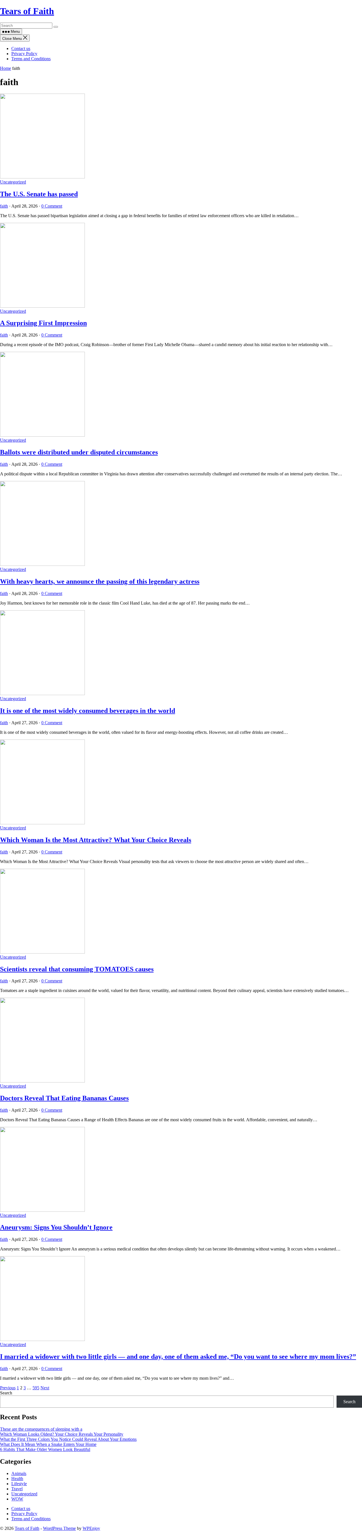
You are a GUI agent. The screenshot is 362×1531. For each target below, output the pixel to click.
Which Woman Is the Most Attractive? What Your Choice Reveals (95, 840)
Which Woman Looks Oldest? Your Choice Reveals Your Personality (61, 1434)
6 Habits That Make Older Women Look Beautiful (45, 1449)
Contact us (20, 48)
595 (36, 1387)
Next (44, 1387)
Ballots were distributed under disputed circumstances (79, 452)
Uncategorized (13, 182)
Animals (18, 1473)
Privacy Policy (24, 53)
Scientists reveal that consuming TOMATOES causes (77, 969)
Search (6, 1392)
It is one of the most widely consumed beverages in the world (87, 710)
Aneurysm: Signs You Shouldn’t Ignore (56, 1227)
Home (5, 68)
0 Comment (51, 206)
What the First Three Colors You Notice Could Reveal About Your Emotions (68, 1439)
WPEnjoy (91, 1528)
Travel (17, 1488)
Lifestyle (19, 1483)
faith (4, 206)
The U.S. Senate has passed (39, 194)
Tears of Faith (27, 11)
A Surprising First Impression (43, 323)
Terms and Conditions (31, 58)
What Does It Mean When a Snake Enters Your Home (48, 1444)
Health (17, 1478)
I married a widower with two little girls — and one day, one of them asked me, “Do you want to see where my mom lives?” (178, 1356)
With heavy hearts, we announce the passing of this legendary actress (99, 581)
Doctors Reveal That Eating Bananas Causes (64, 1098)
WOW (17, 1499)
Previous (8, 1387)
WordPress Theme (59, 1528)
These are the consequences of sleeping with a (41, 1429)
